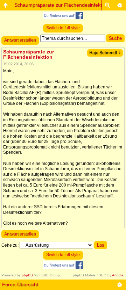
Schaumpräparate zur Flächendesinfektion (61, 5)
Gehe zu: (10, 245)
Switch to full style (63, 28)
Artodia (118, 275)
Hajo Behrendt (105, 52)
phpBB (27, 275)
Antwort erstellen (20, 40)
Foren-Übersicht (20, 284)
